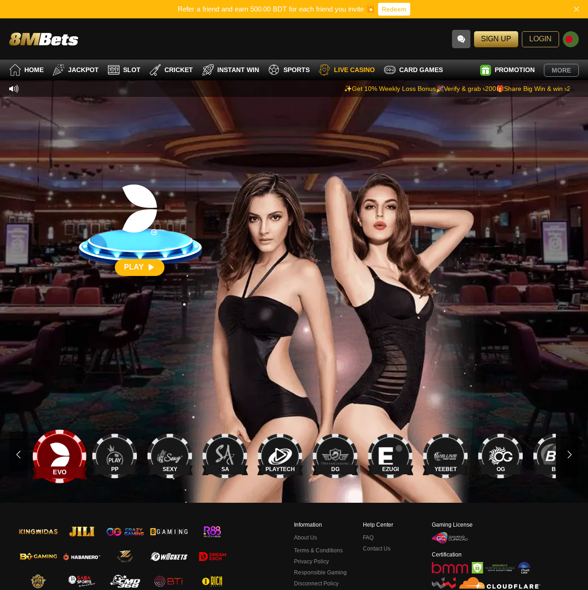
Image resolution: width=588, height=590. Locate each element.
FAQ (368, 537)
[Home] (43, 39)
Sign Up (496, 39)
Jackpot (83, 69)
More (561, 70)
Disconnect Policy (316, 583)
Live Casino (354, 69)
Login (540, 39)
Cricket (178, 69)
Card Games (421, 69)
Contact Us (376, 548)
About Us (305, 537)
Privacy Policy (311, 561)
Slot (132, 69)
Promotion (515, 69)
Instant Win (238, 69)
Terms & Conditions (318, 550)
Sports (296, 69)
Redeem (394, 9)
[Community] (461, 39)
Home (34, 69)
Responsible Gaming (320, 572)
